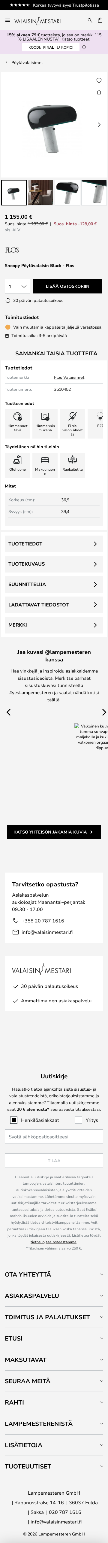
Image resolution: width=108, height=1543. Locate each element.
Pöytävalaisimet (27, 62)
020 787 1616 (65, 1512)
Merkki (17, 624)
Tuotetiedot (25, 543)
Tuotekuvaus (26, 563)
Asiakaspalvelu (32, 1296)
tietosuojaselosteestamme (53, 1241)
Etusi (13, 1338)
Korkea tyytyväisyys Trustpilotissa (66, 5)
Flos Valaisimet (69, 377)
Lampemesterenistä (39, 1424)
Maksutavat (25, 1360)
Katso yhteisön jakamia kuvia (50, 832)
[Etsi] (90, 20)
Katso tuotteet (75, 39)
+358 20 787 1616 (43, 920)
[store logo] (41, 20)
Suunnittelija (27, 584)
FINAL (50, 47)
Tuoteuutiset (28, 1466)
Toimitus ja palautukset (47, 1317)
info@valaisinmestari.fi (47, 932)
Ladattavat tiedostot (38, 604)
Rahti (14, 1402)
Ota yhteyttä (28, 1274)
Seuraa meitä (27, 1381)
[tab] (54, 1274)
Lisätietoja (23, 1445)
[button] (14, 192)
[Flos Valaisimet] (37, 250)
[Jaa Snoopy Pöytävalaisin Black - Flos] (99, 91)
